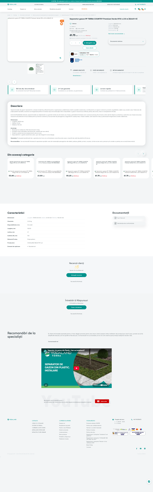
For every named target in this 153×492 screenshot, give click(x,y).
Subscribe (104, 401)
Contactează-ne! (53, 341)
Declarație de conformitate (125, 223)
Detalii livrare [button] (77, 75)
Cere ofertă (89, 48)
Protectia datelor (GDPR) (93, 423)
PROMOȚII (84, 9)
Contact (71, 9)
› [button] (14, 82)
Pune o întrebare (76, 307)
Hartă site (32, 453)
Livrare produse (63, 432)
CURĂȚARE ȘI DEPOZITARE (63, 4)
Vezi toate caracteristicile (115, 33)
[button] (135, 9)
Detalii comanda (63, 430)
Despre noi (23, 9)
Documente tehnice (116, 41)
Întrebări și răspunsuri (64, 436)
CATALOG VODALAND (37, 423)
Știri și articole (38, 9)
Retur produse (63, 434)
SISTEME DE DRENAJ (39, 4)
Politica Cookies (90, 430)
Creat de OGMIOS (141, 453)
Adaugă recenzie (76, 275)
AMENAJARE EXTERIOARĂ (88, 4)
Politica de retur (90, 432)
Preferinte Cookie (64, 439)
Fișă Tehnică (121, 218)
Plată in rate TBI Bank (65, 427)
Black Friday (89, 445)
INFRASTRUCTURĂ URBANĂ (113, 4)
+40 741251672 (141, 4)
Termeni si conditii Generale (93, 427)
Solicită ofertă (124, 9)
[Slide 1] (31, 69)
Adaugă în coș (90, 43)
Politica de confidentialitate (93, 425)
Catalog (9, 9)
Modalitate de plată (55, 9)
